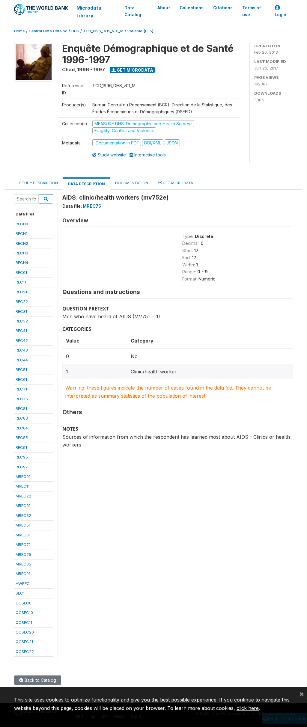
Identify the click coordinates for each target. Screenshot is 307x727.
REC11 (21, 282)
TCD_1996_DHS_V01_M (103, 31)
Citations (223, 7)
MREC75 (23, 554)
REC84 (22, 428)
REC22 (22, 301)
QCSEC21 (24, 641)
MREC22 (23, 496)
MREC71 (23, 544)
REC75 (22, 398)
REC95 (22, 457)
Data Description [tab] (86, 184)
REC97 (22, 466)
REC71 (21, 389)
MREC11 (22, 486)
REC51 (21, 369)
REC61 (21, 379)
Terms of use (251, 11)
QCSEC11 (24, 622)
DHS (75, 31)
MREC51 (23, 525)
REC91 (21, 447)
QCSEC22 (25, 651)
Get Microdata (134, 70)
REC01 (21, 272)
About (163, 7)
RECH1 (21, 233)
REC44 (22, 360)
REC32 (22, 321)
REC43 (22, 350)
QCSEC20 (25, 632)
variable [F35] (140, 31)
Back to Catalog (39, 680)
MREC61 (23, 535)
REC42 (22, 340)
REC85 (22, 437)
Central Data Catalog (48, 31)
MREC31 (23, 505)
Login (280, 14)
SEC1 (20, 593)
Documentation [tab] (131, 183)
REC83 (22, 418)
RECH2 (22, 243)
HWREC (23, 583)
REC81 (21, 408)
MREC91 (23, 573)
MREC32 (23, 515)
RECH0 (22, 223)
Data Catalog (132, 11)
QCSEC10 (24, 612)
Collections (192, 7)
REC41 (21, 330)
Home (19, 31)
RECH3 (22, 253)
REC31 (21, 311)
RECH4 (22, 262)
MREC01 (23, 476)
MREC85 (23, 564)
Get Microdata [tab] (177, 183)
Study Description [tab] (38, 183)
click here (248, 708)
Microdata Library (88, 12)
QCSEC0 (23, 603)
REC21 (21, 291)
